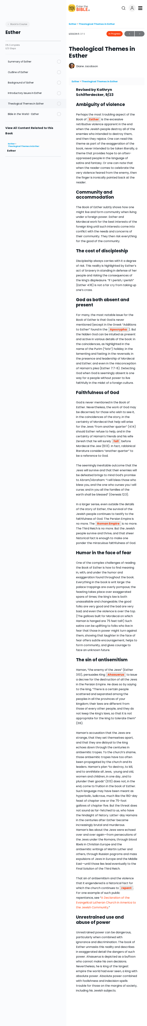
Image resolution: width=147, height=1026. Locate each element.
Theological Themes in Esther (23, 146)
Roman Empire (108, 524)
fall (116, 441)
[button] (140, 8)
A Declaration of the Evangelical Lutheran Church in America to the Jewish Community (106, 902)
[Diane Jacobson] (72, 66)
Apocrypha (118, 329)
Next (139, 33)
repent (126, 888)
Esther (11, 143)
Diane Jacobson (87, 66)
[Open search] (123, 8)
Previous (129, 33)
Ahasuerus (116, 675)
